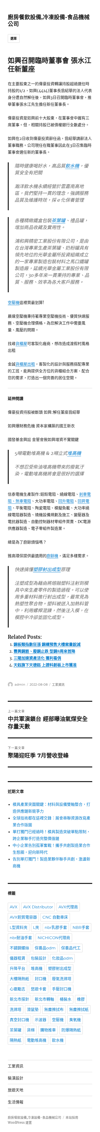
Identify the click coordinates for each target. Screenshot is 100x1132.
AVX (13, 907)
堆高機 (74, 453)
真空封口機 (19, 1019)
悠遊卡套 (38, 989)
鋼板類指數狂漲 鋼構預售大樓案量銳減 (47, 644)
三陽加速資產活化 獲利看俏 (37, 658)
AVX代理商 (68, 907)
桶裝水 (65, 999)
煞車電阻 (23, 501)
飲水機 (72, 166)
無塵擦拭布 (54, 1009)
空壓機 (13, 302)
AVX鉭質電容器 (23, 917)
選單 (13, 38)
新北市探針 (19, 999)
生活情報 (15, 1102)
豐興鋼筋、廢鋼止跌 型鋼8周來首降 (44, 651)
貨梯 (31, 1030)
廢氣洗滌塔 (61, 978)
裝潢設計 (15, 1078)
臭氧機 (75, 1019)
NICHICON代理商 (54, 937)
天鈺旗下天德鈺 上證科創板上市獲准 (45, 664)
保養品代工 (71, 948)
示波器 (40, 1019)
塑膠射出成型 (47, 569)
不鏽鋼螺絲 (19, 948)
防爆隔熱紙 (71, 1030)
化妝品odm (62, 958)
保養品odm (45, 948)
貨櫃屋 (21, 343)
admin (20, 684)
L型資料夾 (18, 927)
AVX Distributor (38, 907)
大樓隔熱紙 (19, 978)
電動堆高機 (36, 1040)
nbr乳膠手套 (56, 927)
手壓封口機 (61, 989)
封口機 (40, 978)
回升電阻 (66, 501)
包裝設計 (38, 958)
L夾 (36, 927)
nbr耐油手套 (21, 937)
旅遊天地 (15, 1090)
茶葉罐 (58, 220)
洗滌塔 (15, 1009)
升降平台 (17, 968)
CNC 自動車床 (55, 917)
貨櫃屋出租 (25, 364)
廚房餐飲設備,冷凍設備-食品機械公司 (34, 1117)
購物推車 (48, 1030)
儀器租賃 (17, 958)
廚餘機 (52, 555)
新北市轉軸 (44, 999)
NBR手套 (81, 927)
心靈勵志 (17, 989)
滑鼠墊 (33, 1009)
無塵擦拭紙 (79, 1009)
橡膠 (81, 999)
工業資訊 (58, 684)
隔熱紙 (15, 1040)
